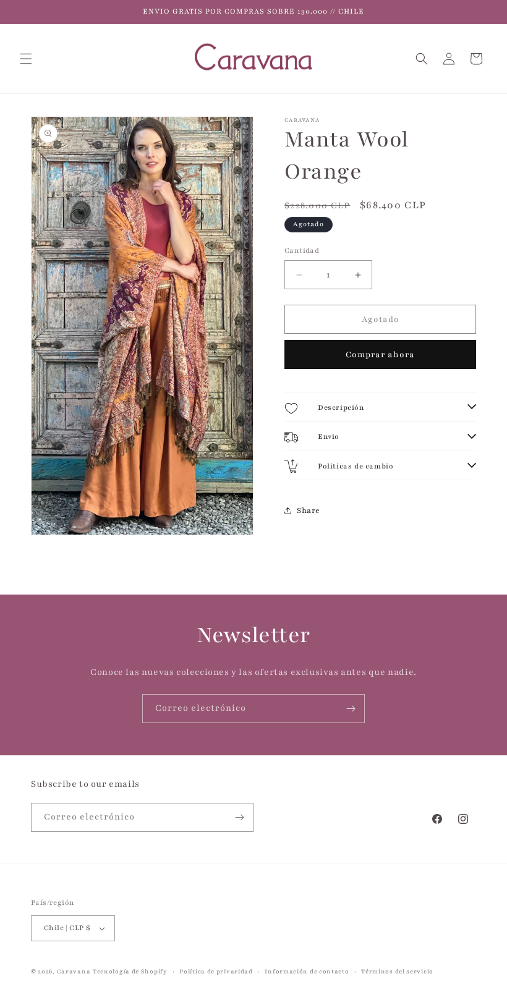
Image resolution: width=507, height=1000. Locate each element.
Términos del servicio (397, 971)
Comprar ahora (380, 354)
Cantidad (301, 250)
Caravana (74, 971)
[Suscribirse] (350, 708)
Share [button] (308, 510)
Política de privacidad (215, 971)
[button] (26, 58)
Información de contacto (307, 971)
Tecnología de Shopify (130, 971)
